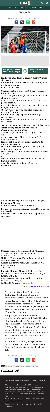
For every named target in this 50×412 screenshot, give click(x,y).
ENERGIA (9, 366)
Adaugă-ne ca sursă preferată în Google (11, 71)
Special (40, 8)
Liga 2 (9, 8)
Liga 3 (15, 8)
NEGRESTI (28, 366)
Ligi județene (38, 18)
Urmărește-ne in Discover (36, 71)
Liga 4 (21, 8)
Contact (41, 380)
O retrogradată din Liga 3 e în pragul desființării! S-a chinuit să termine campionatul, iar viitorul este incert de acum (26, 295)
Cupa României (30, 8)
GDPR (34, 380)
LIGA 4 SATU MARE (18, 366)
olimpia (35, 366)
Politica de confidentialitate (17, 380)
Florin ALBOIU (12, 18)
